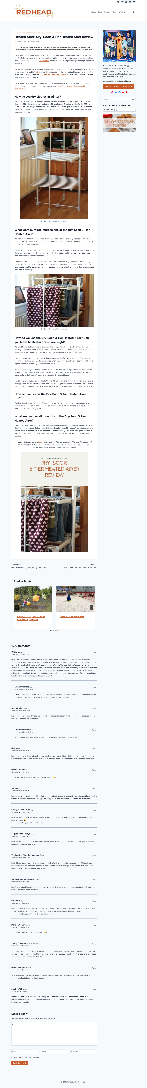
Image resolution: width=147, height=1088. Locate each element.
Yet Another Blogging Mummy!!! (26, 855)
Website (74, 1052)
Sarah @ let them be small (23, 879)
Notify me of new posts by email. (27, 1057)
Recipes (107, 12)
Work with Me (124, 12)
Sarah (14, 788)
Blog (100, 12)
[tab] (50, 630)
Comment (17, 1024)
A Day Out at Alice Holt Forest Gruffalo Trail (79, 566)
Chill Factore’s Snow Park (72, 616)
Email (44, 1052)
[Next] (91, 607)
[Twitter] (122, 1)
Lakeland (43, 75)
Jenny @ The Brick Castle (23, 943)
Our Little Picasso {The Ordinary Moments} (28, 566)
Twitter (37, 72)
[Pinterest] (130, 1)
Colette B (15, 901)
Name (14, 1052)
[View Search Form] (134, 12)
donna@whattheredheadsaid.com (117, 81)
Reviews (48, 33)
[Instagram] (126, 1)
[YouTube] (134, 1)
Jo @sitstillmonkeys (20, 834)
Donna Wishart (21, 42)
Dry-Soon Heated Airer (57, 75)
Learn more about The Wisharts (118, 86)
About (114, 12)
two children (44, 61)
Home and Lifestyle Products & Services (29, 33)
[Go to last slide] (17, 607)
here (40, 442)
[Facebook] (118, 1)
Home (93, 12)
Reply (94, 652)
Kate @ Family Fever (20, 810)
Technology (57, 33)
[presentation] (33, 599)
